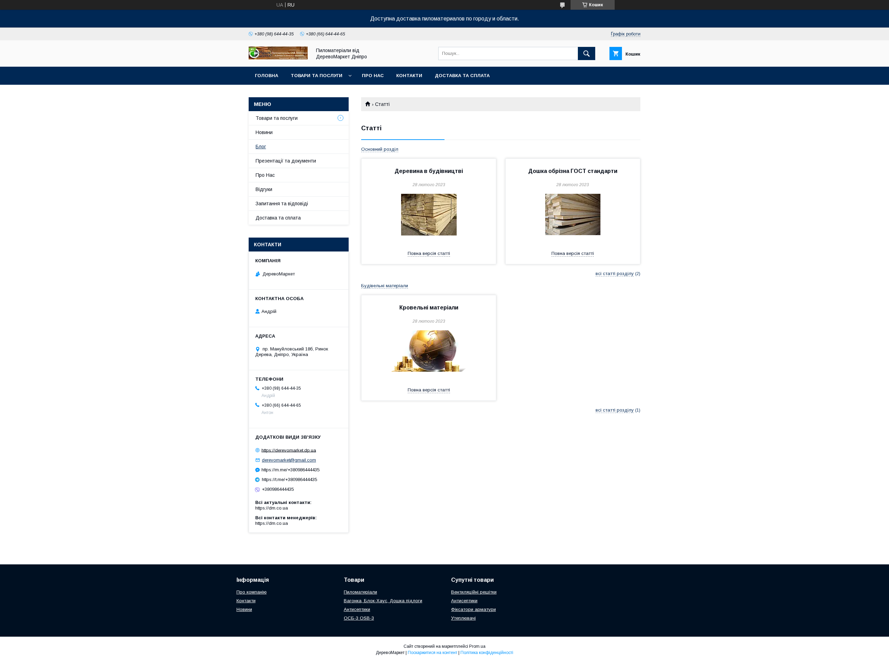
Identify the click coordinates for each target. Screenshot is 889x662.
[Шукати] (586, 53)
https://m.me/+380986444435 (290, 469)
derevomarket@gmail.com (289, 460)
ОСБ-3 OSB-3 (359, 618)
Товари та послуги (316, 75)
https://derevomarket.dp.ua (288, 450)
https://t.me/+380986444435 (289, 479)
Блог (261, 146)
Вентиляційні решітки (474, 592)
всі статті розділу (615, 273)
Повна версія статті (429, 253)
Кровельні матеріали (428, 308)
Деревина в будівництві (428, 171)
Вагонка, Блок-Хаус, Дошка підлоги (383, 600)
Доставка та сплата (462, 75)
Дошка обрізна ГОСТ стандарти (572, 171)
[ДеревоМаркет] (278, 57)
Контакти (409, 75)
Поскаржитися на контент (432, 652)
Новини (264, 132)
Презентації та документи (286, 161)
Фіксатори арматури (473, 609)
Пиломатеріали (360, 592)
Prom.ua (477, 646)
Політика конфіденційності (486, 652)
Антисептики (357, 609)
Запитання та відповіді (282, 203)
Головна (266, 75)
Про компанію (251, 592)
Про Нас (373, 75)
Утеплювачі (463, 618)
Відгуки (264, 189)
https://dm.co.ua (271, 508)
